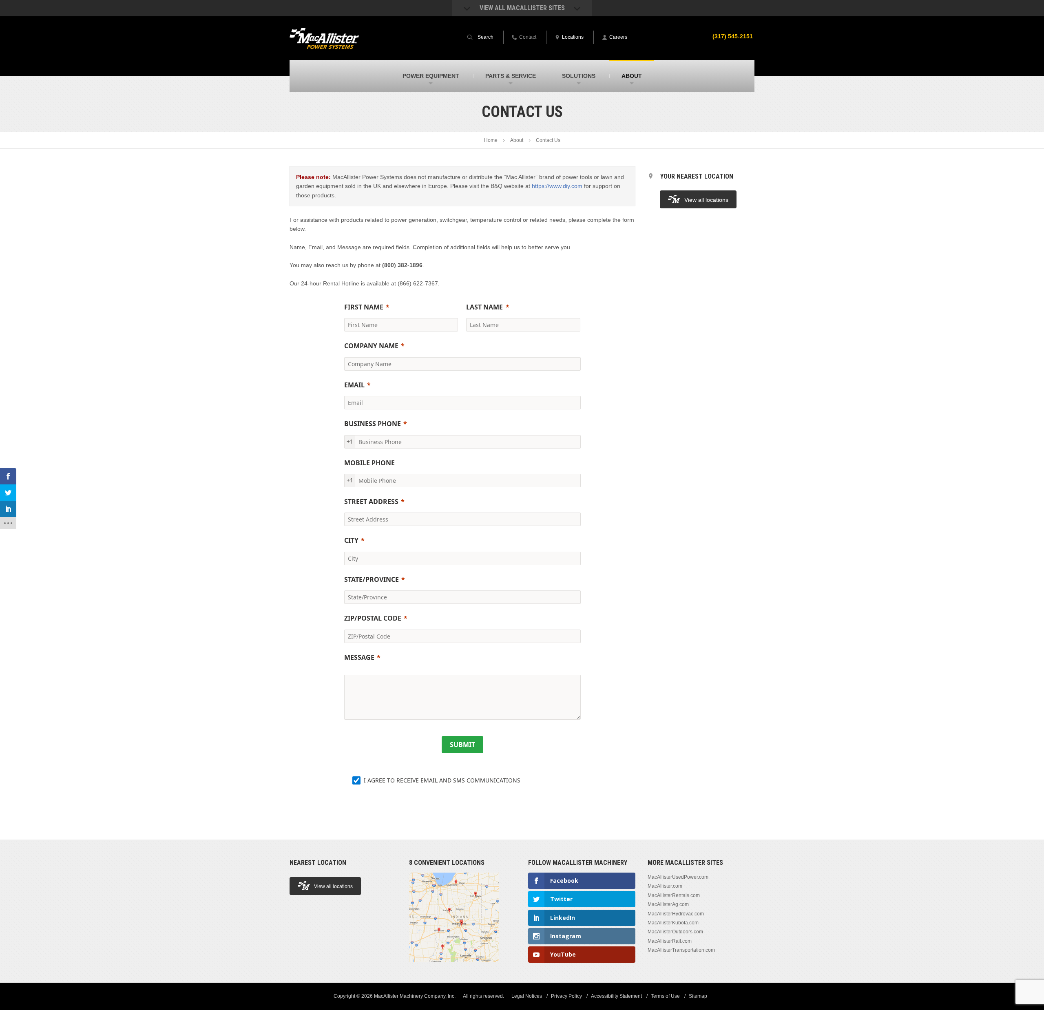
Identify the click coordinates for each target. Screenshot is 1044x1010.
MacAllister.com (665, 886)
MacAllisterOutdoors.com (675, 932)
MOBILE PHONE (369, 462)
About (516, 140)
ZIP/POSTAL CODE (372, 618)
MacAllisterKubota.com (673, 923)
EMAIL (354, 384)
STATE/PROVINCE (371, 579)
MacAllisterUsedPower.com (678, 877)
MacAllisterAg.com (668, 904)
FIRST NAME (363, 307)
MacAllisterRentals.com (674, 895)
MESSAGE (359, 657)
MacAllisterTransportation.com (681, 950)
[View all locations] (454, 967)
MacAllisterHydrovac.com (676, 914)
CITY (351, 540)
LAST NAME (484, 307)
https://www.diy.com (557, 186)
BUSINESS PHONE (372, 423)
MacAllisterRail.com (670, 941)
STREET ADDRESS (371, 501)
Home (491, 140)
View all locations (706, 200)
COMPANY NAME (371, 345)
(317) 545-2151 (732, 36)
